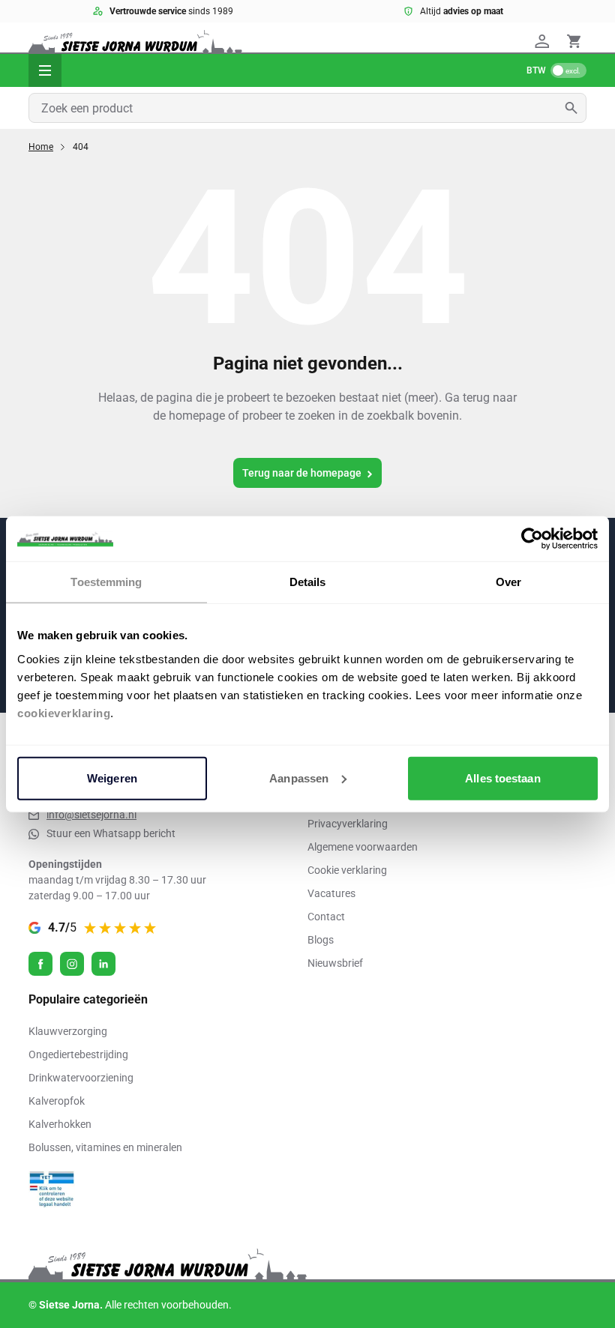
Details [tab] (308, 582)
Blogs (321, 940)
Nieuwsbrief (335, 963)
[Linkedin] (104, 964)
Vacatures (332, 893)
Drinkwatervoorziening (81, 1078)
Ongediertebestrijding (78, 1054)
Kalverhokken (60, 1124)
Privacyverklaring (348, 824)
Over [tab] (508, 582)
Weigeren (112, 777)
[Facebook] (40, 964)
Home (40, 147)
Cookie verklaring (347, 870)
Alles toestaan (502, 777)
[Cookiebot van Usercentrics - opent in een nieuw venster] (532, 539)
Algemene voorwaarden (363, 847)
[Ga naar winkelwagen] (573, 41)
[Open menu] (45, 70)
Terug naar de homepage (302, 473)
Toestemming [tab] (106, 582)
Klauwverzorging (67, 1031)
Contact (326, 917)
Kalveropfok (56, 1101)
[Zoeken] (575, 108)
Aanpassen (298, 777)
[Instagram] (72, 964)
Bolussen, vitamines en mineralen (105, 1147)
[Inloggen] (544, 41)
